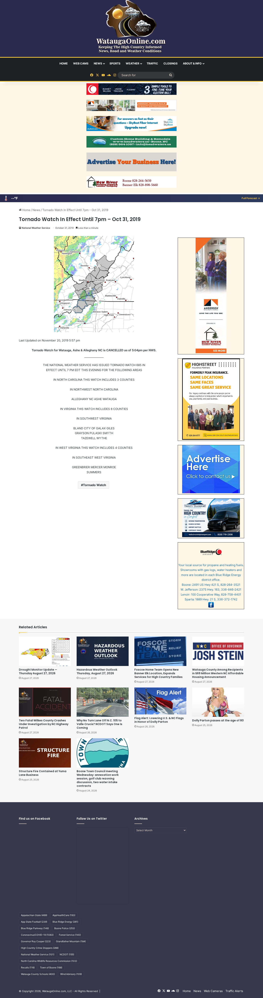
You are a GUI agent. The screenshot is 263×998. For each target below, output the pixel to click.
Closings (170, 63)
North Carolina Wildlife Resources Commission (49, 961)
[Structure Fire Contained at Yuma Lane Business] (45, 753)
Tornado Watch (94, 485)
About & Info (192, 63)
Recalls (28, 967)
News (98, 63)
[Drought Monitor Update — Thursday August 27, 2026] (45, 651)
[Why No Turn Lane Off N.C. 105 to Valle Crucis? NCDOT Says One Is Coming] (103, 702)
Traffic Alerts (234, 991)
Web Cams (80, 63)
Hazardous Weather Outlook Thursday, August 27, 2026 (97, 671)
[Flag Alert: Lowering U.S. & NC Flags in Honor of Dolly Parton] (160, 701)
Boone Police (64, 928)
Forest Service (70, 934)
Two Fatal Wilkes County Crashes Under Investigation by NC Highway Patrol (43, 724)
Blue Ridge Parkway (35, 928)
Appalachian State (34, 915)
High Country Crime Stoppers (40, 947)
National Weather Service (36, 227)
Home (63, 63)
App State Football (34, 921)
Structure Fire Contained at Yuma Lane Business (42, 773)
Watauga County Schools (38, 974)
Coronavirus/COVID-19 (37, 934)
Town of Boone (51, 967)
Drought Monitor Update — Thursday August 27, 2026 (38, 671)
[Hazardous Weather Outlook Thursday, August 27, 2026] (103, 651)
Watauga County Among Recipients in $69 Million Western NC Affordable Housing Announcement (218, 673)
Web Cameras (213, 991)
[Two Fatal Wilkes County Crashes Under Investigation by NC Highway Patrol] (45, 702)
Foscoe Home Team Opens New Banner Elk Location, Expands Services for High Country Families (158, 673)
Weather (132, 63)
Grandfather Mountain (71, 941)
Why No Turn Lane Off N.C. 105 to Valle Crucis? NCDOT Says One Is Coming (99, 724)
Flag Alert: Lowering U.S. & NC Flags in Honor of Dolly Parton (159, 720)
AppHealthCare (64, 915)
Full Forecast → (251, 198)
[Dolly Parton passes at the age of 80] (218, 702)
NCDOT (67, 954)
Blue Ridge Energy (65, 921)
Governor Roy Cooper (36, 941)
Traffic (152, 63)
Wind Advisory (71, 974)
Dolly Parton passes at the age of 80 (218, 720)
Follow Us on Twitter (92, 819)
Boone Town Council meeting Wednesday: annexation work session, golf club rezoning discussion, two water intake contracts (98, 778)
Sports (115, 63)
